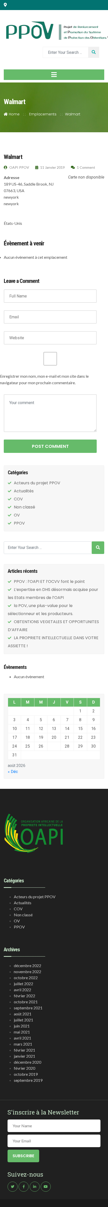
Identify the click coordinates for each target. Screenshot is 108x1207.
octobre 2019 (26, 1074)
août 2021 (22, 1013)
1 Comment (85, 167)
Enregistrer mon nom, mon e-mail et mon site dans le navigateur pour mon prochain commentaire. (44, 379)
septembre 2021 (28, 1007)
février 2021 (24, 1050)
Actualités (24, 491)
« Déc (13, 771)
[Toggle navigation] (54, 74)
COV (18, 499)
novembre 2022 (27, 971)
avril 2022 (22, 989)
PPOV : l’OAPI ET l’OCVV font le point (49, 581)
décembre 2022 (27, 965)
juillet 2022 (23, 983)
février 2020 (24, 1068)
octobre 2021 (26, 1001)
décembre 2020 (27, 1062)
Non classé (24, 507)
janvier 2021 (24, 1056)
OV (17, 515)
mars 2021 (23, 1044)
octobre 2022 (26, 977)
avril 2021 (22, 1038)
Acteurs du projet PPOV (37, 483)
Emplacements (43, 114)
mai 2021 (22, 1031)
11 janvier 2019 (52, 167)
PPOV (19, 523)
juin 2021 (22, 1025)
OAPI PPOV (19, 167)
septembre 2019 (28, 1080)
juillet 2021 (23, 1019)
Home (14, 114)
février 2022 (24, 995)
